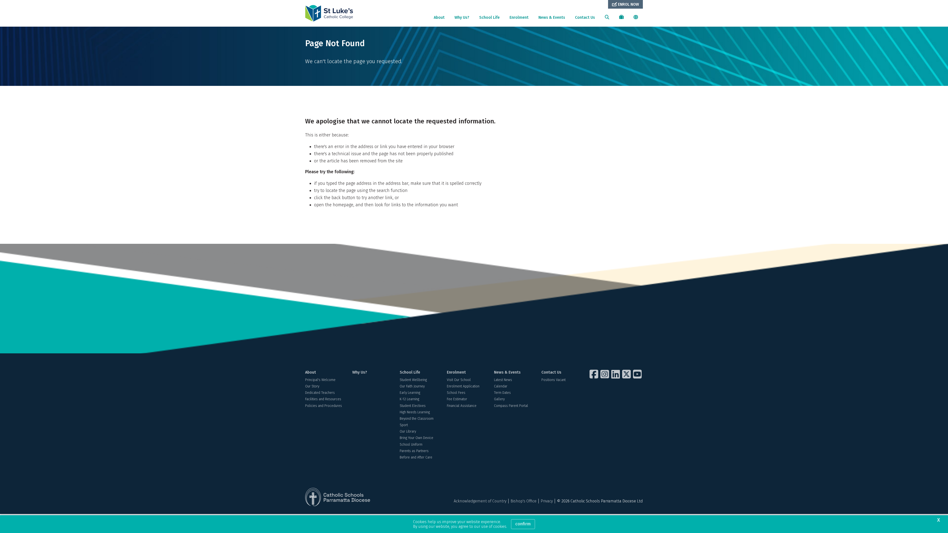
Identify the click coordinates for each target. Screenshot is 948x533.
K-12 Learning (409, 399)
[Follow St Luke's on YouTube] (638, 374)
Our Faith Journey (412, 386)
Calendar (500, 386)
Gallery (499, 399)
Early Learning (410, 393)
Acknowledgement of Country (480, 501)
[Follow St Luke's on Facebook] (594, 374)
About (439, 17)
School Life (489, 17)
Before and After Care (416, 457)
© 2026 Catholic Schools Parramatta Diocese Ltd (600, 501)
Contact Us (585, 17)
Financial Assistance (461, 406)
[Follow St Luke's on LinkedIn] (616, 374)
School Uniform (411, 444)
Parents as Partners (414, 451)
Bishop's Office (523, 501)
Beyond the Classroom (417, 419)
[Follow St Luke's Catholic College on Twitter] (627, 374)
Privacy (547, 501)
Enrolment (519, 17)
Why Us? (461, 17)
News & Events (551, 17)
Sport (404, 425)
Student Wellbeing (413, 380)
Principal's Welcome (320, 380)
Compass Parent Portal (511, 406)
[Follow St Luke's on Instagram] (605, 374)
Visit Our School (459, 380)
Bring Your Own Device (416, 438)
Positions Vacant (553, 380)
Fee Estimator (457, 399)
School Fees (456, 393)
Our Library (408, 431)
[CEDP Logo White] (337, 497)
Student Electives (413, 406)
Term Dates (502, 393)
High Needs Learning (415, 412)
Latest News (503, 380)
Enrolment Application (463, 386)
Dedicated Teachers (320, 393)
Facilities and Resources (323, 399)
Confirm (523, 524)
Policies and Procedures (323, 406)
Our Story (312, 386)
